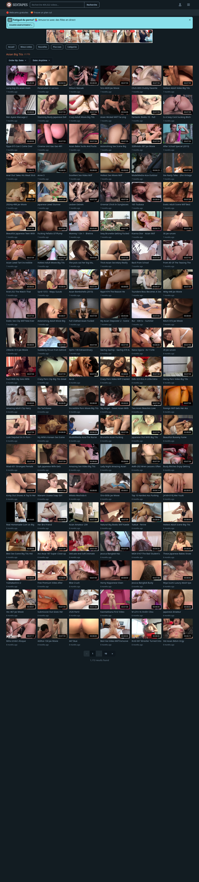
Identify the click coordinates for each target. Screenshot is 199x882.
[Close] (189, 20)
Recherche (92, 4)
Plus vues (57, 47)
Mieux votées (26, 47)
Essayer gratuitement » (20, 25)
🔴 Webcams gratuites (17, 12)
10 (106, 653)
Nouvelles (42, 47)
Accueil (11, 47)
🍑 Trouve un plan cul (41, 12)
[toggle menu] (173, 5)
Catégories (72, 47)
